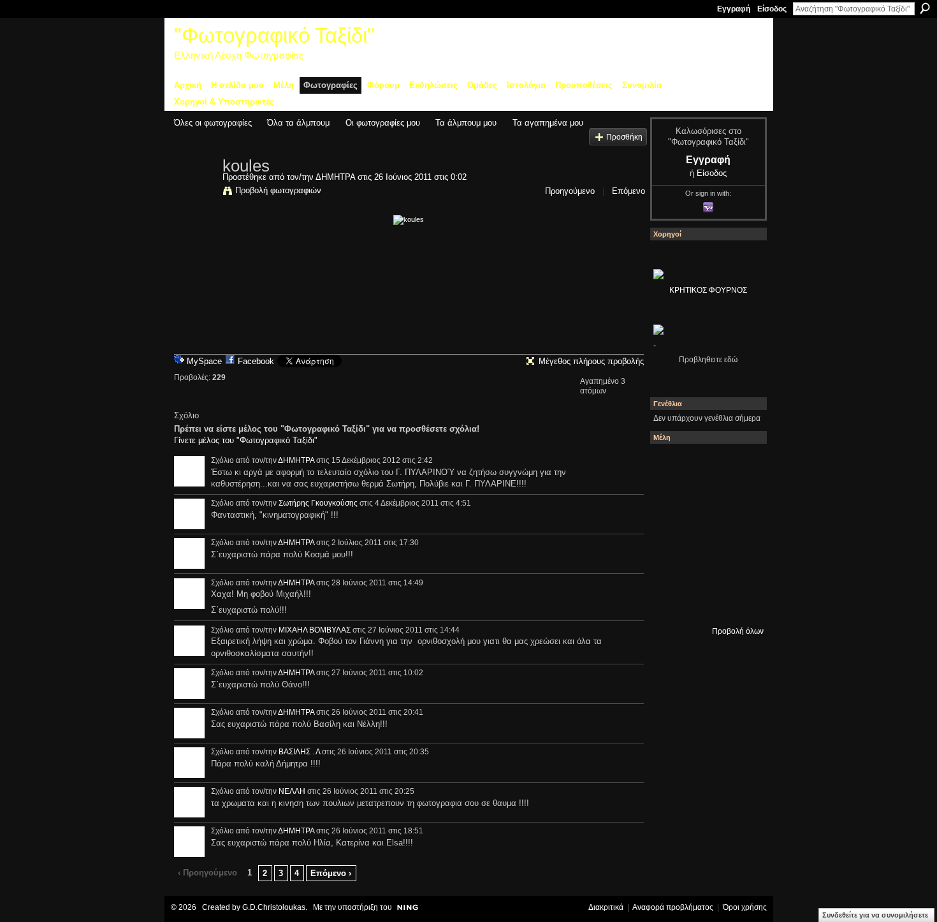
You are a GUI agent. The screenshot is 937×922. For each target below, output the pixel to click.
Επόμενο (628, 191)
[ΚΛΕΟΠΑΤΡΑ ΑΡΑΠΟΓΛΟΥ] (739, 533)
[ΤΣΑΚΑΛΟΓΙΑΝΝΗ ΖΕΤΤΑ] (705, 602)
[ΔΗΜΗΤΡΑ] (194, 192)
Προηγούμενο (570, 191)
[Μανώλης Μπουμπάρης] (705, 568)
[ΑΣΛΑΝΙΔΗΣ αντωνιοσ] (705, 533)
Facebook (256, 361)
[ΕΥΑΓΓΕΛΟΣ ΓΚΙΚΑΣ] (739, 568)
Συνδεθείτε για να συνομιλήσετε (875, 915)
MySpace (204, 361)
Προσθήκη (624, 137)
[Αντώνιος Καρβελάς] (739, 602)
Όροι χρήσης (745, 907)
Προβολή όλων (738, 631)
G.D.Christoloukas (273, 907)
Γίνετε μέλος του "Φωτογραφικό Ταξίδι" (245, 440)
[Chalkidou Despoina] (705, 499)
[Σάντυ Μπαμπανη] (670, 602)
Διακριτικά (605, 907)
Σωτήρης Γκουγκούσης (318, 503)
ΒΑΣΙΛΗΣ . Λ (299, 751)
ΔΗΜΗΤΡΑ (335, 177)
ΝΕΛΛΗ (292, 791)
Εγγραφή (733, 8)
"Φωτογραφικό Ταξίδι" (274, 35)
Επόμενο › (330, 873)
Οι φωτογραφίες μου (382, 123)
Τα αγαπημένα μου (547, 123)
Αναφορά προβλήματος (672, 907)
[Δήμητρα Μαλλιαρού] (670, 499)
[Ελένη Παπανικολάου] (670, 568)
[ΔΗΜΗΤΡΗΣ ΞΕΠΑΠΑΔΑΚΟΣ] (670, 533)
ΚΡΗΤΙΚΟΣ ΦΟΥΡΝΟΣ (708, 290)
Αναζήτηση (925, 8)
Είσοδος (772, 8)
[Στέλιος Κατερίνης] (670, 465)
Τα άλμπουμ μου (466, 123)
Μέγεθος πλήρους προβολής (591, 361)
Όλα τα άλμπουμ (298, 123)
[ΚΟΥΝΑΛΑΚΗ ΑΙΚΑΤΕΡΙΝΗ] (705, 465)
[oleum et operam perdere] (739, 465)
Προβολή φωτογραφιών (278, 190)
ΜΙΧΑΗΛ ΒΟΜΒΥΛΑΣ (315, 630)
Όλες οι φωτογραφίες (213, 123)
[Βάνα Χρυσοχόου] (739, 499)
